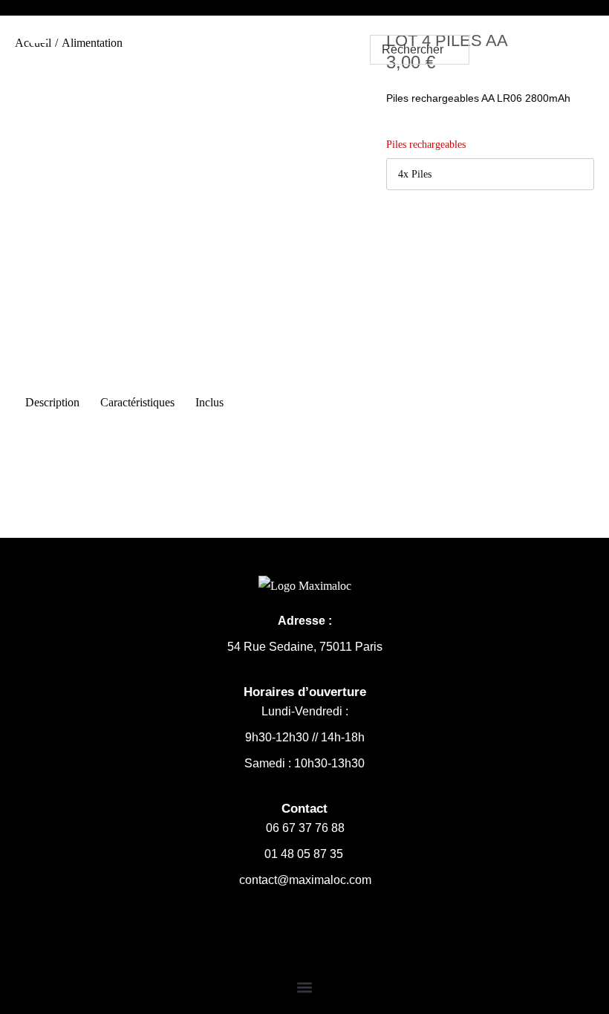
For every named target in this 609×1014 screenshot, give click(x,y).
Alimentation (92, 42)
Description (52, 402)
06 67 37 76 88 (305, 828)
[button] (305, 987)
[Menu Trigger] (39, 34)
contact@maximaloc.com (305, 880)
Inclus (209, 402)
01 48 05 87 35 (305, 854)
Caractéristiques (137, 402)
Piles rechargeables (426, 144)
